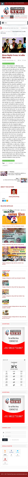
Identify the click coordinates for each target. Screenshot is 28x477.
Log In (4, 439)
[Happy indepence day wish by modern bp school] (14, 291)
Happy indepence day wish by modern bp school (12, 263)
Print (20, 60)
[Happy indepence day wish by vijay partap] (14, 282)
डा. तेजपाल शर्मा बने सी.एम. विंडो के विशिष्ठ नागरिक (11, 180)
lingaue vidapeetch (18, 163)
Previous (12, 171)
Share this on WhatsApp (9, 63)
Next (17, 178)
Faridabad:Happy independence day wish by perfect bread (14, 317)
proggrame (5, 165)
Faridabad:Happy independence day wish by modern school (14, 307)
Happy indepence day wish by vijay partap (13, 244)
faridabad (11, 163)
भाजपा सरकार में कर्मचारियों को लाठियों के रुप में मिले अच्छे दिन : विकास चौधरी (17, 174)
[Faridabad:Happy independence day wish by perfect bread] (14, 312)
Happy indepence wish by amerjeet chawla (13, 226)
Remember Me (15, 439)
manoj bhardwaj (10, 60)
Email (25, 60)
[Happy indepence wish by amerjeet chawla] (14, 274)
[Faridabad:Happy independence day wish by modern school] (14, 302)
